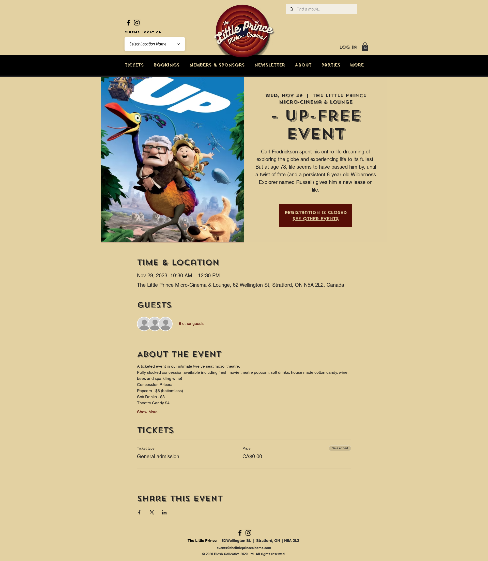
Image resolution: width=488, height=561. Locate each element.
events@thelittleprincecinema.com (244, 548)
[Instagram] (137, 22)
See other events (316, 218)
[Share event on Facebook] (139, 512)
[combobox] (155, 44)
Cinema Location (143, 32)
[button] (365, 46)
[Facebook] (128, 22)
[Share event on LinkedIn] (164, 512)
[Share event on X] (151, 512)
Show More (147, 411)
